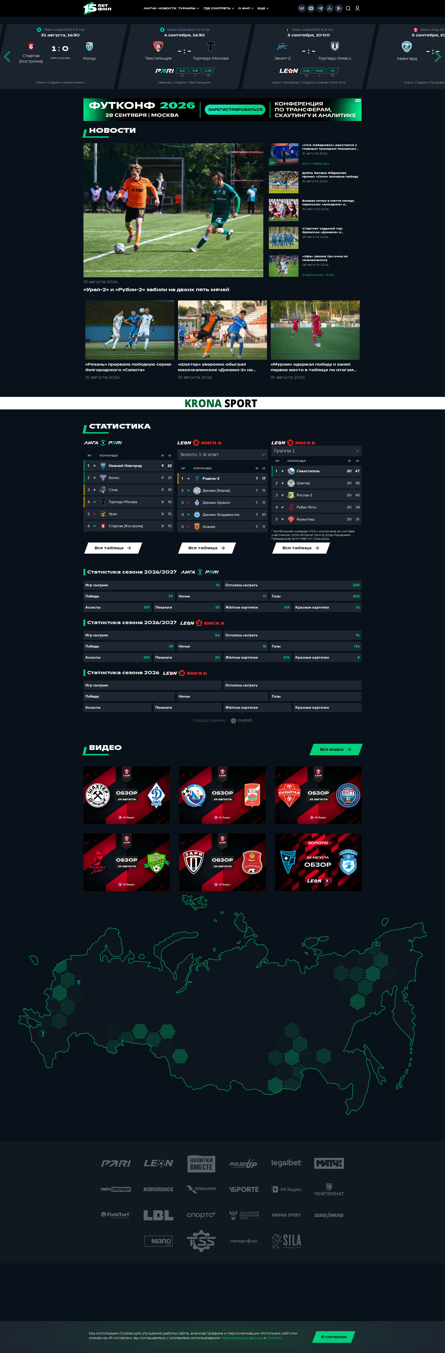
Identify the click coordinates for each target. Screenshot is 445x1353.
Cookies (274, 1338)
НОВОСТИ (167, 8)
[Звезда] (72, 959)
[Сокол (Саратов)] (86, 1022)
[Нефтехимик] (125, 999)
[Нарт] (47, 1040)
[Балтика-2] (35, 961)
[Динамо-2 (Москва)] (71, 988)
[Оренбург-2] (104, 1042)
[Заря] (46, 1018)
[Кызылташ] (23, 1016)
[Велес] (76, 993)
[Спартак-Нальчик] (53, 1047)
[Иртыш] (168, 1044)
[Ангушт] (43, 1051)
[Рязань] (86, 1008)
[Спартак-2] (75, 989)
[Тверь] (74, 973)
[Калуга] (76, 1005)
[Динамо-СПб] (85, 958)
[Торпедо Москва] (81, 989)
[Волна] (112, 987)
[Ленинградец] (91, 954)
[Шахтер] (39, 1019)
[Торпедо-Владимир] (91, 986)
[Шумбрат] (96, 1001)
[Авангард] (55, 1016)
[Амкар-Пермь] (141, 985)
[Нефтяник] (58, 1050)
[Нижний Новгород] (109, 980)
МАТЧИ (150, 8)
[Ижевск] (136, 988)
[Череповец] (96, 968)
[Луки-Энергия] (66, 968)
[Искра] (54, 988)
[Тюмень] (156, 1026)
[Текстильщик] (101, 981)
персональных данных (242, 1338)
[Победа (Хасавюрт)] (49, 1061)
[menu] (236, 8)
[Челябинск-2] (143, 1030)
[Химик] (104, 986)
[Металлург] (69, 1017)
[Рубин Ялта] (27, 1020)
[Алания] (50, 1053)
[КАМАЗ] (132, 996)
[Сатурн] (81, 998)
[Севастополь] (22, 1023)
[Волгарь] (76, 1029)
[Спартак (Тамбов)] (81, 1015)
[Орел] (58, 998)
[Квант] (69, 1005)
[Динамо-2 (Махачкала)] (55, 1055)
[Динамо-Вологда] (103, 967)
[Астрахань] (70, 1033)
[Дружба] (43, 1033)
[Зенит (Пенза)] (90, 1014)
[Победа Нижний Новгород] (115, 980)
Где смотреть (217, 8)
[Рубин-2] (117, 998)
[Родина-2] (78, 982)
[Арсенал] (72, 1011)
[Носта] (97, 1039)
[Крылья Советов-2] (103, 1027)
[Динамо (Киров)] (123, 974)
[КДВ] (189, 1039)
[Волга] (108, 1010)
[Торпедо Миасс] (136, 1030)
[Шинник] (94, 979)
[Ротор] (64, 1029)
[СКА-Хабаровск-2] (349, 1072)
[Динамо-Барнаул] (188, 1061)
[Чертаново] (71, 996)
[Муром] (98, 988)
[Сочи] (37, 1045)
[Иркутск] (211, 1065)
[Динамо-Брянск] (51, 997)
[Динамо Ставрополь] (52, 1037)
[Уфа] (136, 1010)
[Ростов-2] (49, 1025)
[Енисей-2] (216, 1045)
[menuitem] (219, 8)
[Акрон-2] (97, 1025)
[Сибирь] (192, 1046)
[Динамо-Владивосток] (352, 1101)
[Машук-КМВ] (41, 1039)
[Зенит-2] (79, 959)
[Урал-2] (147, 1017)
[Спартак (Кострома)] (100, 973)
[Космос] (72, 982)
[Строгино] (65, 989)
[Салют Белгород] (51, 1006)
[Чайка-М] (54, 1030)
